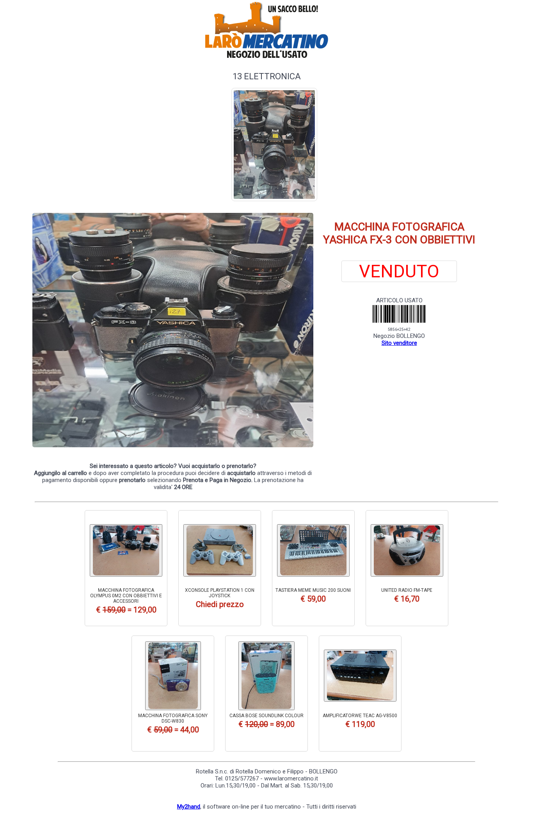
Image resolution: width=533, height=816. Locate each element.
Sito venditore (399, 342)
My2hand (188, 806)
